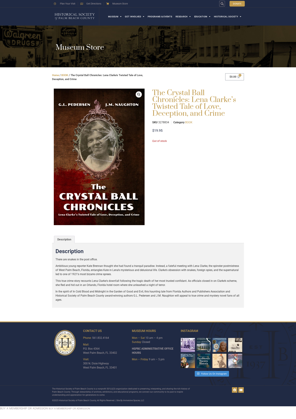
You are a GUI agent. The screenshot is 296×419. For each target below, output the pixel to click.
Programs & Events (160, 16)
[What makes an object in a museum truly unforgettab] (235, 361)
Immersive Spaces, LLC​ (133, 400)
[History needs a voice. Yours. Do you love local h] (188, 361)
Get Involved (133, 16)
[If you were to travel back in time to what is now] (235, 345)
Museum (113, 16)
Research (182, 16)
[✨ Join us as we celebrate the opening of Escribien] (204, 361)
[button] (222, 4)
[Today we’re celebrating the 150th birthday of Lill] (219, 361)
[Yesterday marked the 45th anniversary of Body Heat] (188, 345)
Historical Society (226, 16)
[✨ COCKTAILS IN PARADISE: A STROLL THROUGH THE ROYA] (204, 345)
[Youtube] (241, 390)
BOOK (64, 75)
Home (55, 75)
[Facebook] (234, 390)
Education (200, 16)
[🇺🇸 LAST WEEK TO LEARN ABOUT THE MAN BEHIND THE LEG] (219, 345)
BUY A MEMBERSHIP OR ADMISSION (24, 408)
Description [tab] (64, 239)
